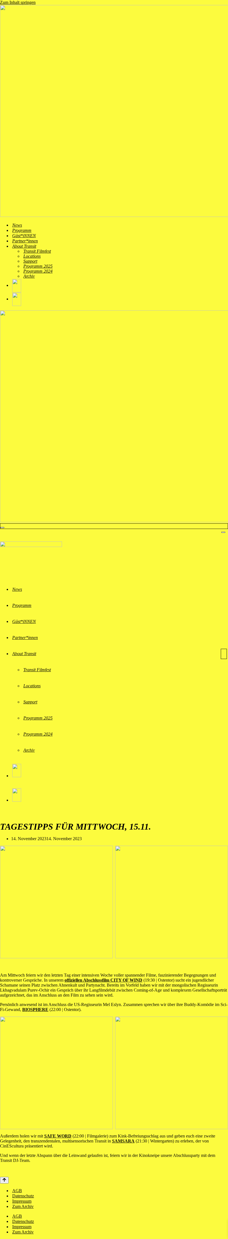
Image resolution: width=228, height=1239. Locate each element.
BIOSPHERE (35, 1009)
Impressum (21, 1201)
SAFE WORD (57, 1136)
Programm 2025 (38, 266)
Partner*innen (25, 241)
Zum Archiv (23, 1206)
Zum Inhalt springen (18, 2)
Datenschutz (23, 1196)
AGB (17, 1190)
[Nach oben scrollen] (4, 1180)
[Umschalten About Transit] (224, 654)
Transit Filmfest (37, 251)
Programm (21, 230)
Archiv (29, 276)
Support (30, 261)
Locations (32, 256)
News (17, 225)
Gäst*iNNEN (24, 235)
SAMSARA (123, 1141)
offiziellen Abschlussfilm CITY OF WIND (103, 980)
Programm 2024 (38, 271)
